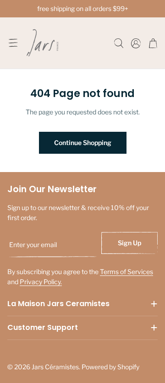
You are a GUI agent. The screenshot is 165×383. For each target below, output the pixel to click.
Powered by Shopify (110, 367)
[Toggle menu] (12, 43)
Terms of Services (126, 271)
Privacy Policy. (41, 282)
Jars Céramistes (55, 367)
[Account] (136, 43)
